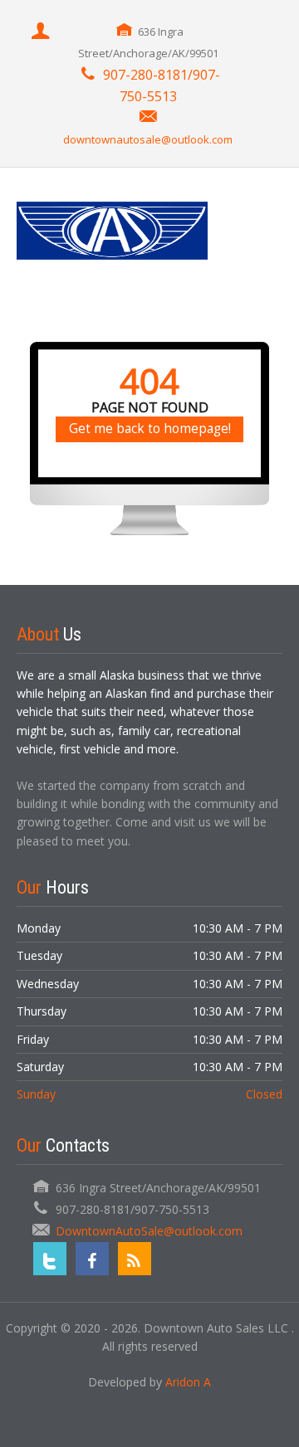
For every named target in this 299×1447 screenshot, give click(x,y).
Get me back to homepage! (150, 428)
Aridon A (188, 1382)
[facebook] (92, 1258)
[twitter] (49, 1258)
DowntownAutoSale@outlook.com (149, 1231)
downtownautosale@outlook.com (148, 139)
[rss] (134, 1258)
